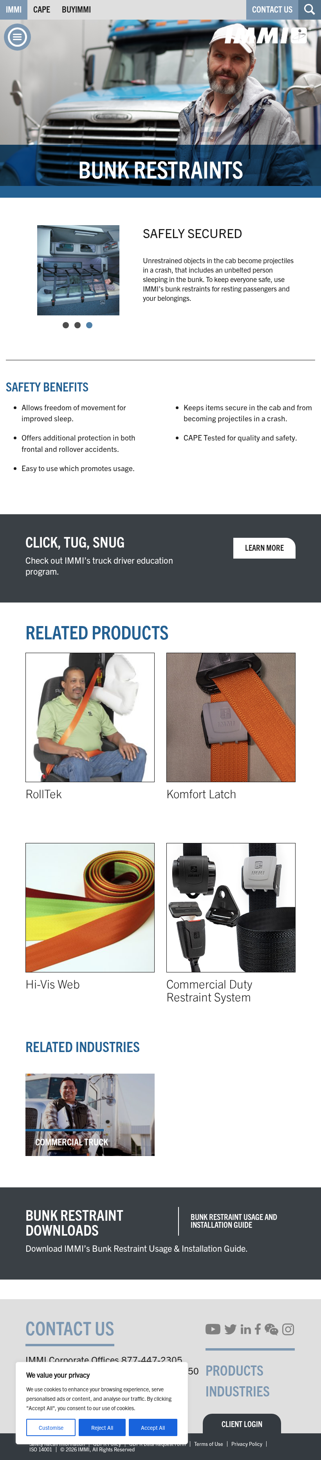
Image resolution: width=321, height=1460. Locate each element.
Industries (238, 1390)
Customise (51, 1427)
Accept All (153, 1427)
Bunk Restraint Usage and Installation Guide (234, 1220)
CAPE (41, 9)
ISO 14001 (40, 1449)
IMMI (14, 9)
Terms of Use (208, 1444)
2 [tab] (77, 325)
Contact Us (272, 9)
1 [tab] (66, 325)
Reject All (102, 1427)
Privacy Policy (246, 1444)
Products (234, 1369)
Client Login (242, 1424)
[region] (102, 1403)
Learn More (264, 547)
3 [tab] (89, 325)
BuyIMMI (76, 9)
